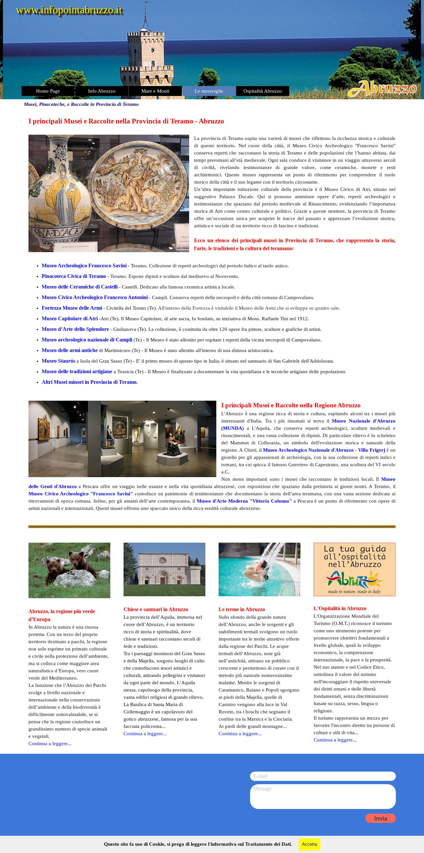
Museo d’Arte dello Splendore (75, 329)
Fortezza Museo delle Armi (72, 308)
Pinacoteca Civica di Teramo (74, 276)
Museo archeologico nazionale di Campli (87, 339)
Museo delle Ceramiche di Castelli (80, 287)
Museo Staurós (58, 361)
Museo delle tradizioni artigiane (77, 371)
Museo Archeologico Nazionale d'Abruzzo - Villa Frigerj (324, 450)
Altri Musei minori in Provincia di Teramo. (90, 382)
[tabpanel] (212, 251)
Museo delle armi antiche (70, 350)
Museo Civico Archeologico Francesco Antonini (95, 297)
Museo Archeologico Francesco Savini (84, 265)
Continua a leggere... (50, 743)
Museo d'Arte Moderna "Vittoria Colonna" (244, 501)
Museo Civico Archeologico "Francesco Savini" (80, 493)
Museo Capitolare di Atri (70, 318)
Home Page (48, 91)
